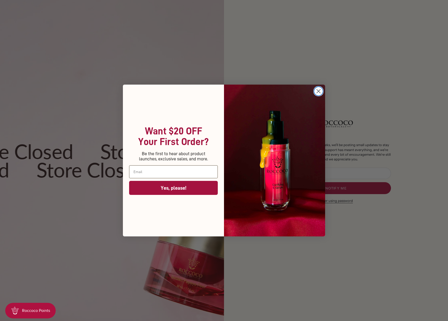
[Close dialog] (318, 91)
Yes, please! (173, 187)
